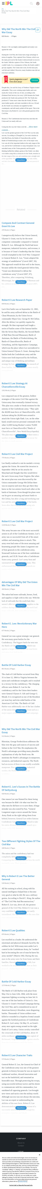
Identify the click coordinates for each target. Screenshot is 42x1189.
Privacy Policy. (22, 1181)
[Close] (39, 1155)
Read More (21, 282)
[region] (21, 1170)
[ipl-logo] (9, 4)
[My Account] (38, 4)
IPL (3, 9)
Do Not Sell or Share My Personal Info (21, 1185)
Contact (21, 1146)
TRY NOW (34, 80)
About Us (20, 1143)
